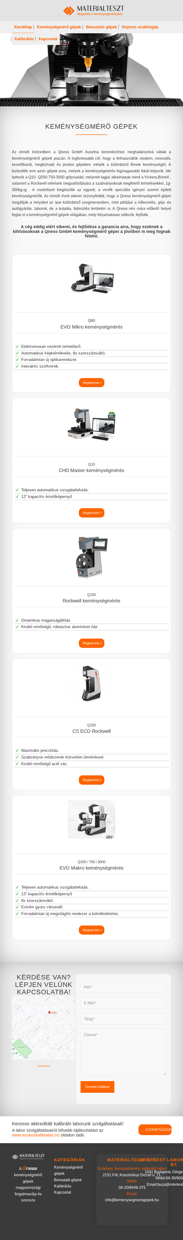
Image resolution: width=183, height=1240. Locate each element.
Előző (11, 70)
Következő (172, 70)
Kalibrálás (62, 1186)
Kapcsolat (62, 1192)
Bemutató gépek (68, 1180)
